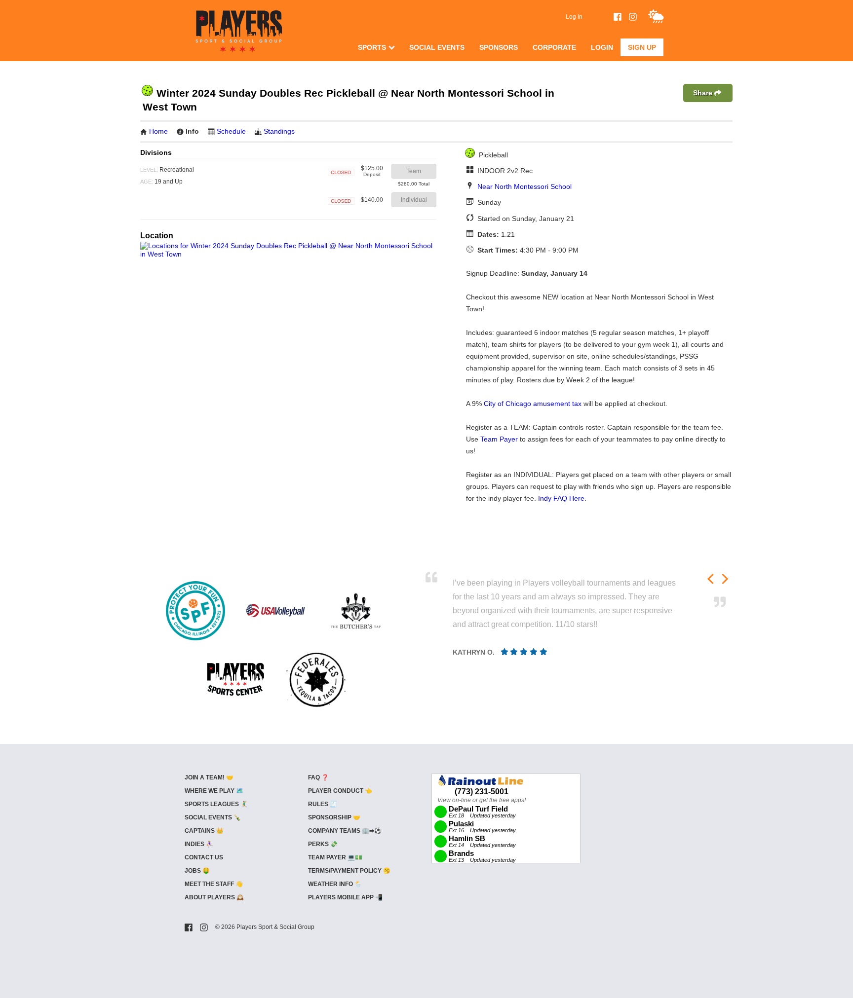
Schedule (231, 131)
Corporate (554, 47)
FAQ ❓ (318, 777)
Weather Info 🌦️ (335, 884)
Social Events (437, 47)
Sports (372, 47)
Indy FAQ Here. (562, 498)
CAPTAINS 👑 (204, 830)
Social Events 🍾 (213, 817)
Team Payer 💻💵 (335, 857)
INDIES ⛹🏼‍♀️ (199, 844)
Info (192, 131)
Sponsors (498, 47)
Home (158, 131)
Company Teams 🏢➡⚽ (345, 830)
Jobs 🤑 (197, 870)
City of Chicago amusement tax (533, 403)
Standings (279, 131)
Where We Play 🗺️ (214, 790)
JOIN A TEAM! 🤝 (209, 777)
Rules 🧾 (322, 804)
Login (602, 47)
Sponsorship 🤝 (334, 817)
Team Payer (499, 439)
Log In (574, 16)
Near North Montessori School (524, 186)
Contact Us (204, 857)
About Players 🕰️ (214, 897)
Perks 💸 (323, 844)
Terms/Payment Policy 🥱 (349, 870)
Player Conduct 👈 (340, 790)
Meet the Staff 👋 (214, 884)
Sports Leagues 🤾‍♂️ (216, 804)
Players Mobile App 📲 (345, 897)
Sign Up (642, 47)
